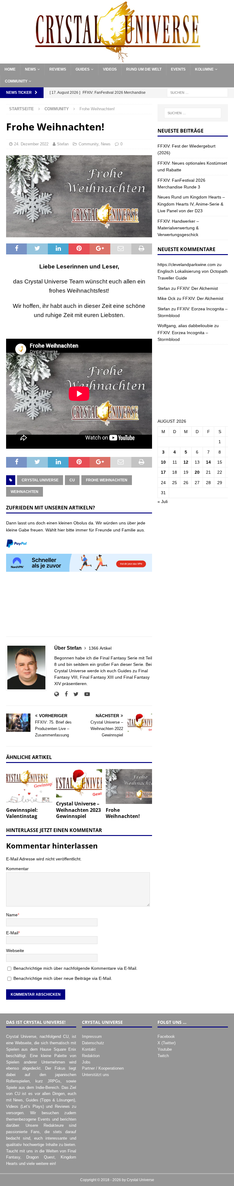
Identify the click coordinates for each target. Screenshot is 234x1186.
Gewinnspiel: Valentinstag (22, 813)
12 (185, 462)
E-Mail (12, 932)
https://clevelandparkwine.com (187, 264)
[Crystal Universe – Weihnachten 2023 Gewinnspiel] (79, 783)
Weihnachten (24, 492)
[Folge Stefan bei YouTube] (85, 694)
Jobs (86, 1062)
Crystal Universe (40, 480)
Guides (83, 69)
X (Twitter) (167, 1043)
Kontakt (89, 1049)
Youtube (165, 1049)
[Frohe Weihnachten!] (129, 786)
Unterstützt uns (95, 1074)
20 (197, 472)
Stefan (63, 144)
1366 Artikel (100, 648)
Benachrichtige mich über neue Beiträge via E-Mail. (62, 978)
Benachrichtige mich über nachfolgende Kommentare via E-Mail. (75, 968)
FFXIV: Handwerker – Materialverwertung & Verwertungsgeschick (178, 228)
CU (72, 480)
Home (10, 69)
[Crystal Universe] (117, 59)
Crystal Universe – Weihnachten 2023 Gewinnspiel (78, 810)
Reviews (57, 69)
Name (12, 914)
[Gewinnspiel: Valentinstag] (29, 786)
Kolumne (204, 69)
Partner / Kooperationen (103, 1068)
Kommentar (17, 868)
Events (178, 69)
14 (208, 462)
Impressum (92, 1036)
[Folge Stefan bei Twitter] (74, 694)
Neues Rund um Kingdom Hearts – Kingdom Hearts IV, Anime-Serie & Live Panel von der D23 (191, 204)
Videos (110, 69)
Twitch (163, 1055)
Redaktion (91, 1055)
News (30, 69)
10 (163, 462)
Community (16, 81)
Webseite (15, 950)
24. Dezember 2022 (31, 144)
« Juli (163, 501)
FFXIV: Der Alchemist (197, 288)
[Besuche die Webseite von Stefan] (56, 694)
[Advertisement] (79, 607)
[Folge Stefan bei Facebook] (64, 694)
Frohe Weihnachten (106, 480)
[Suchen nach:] (197, 92)
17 (163, 472)
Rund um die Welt (143, 69)
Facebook (166, 1036)
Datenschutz (93, 1043)
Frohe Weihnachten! (123, 813)
